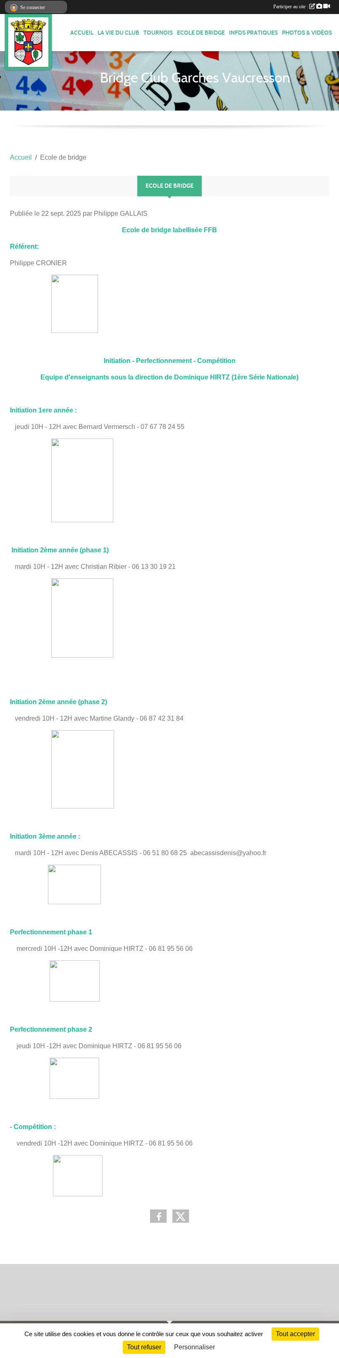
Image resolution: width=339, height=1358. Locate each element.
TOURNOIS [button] (158, 32)
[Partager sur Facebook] (158, 1216)
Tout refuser (144, 1347)
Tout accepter (295, 1333)
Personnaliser (194, 1347)
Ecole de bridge (201, 32)
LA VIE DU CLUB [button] (118, 32)
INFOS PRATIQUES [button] (253, 32)
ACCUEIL (81, 32)
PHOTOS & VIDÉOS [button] (307, 32)
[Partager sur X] (180, 1216)
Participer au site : (291, 6)
